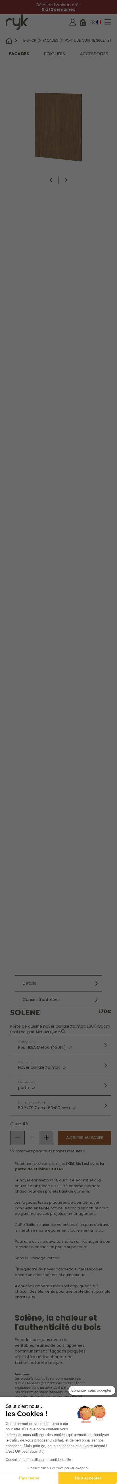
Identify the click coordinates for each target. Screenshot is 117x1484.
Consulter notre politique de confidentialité (38, 1460)
